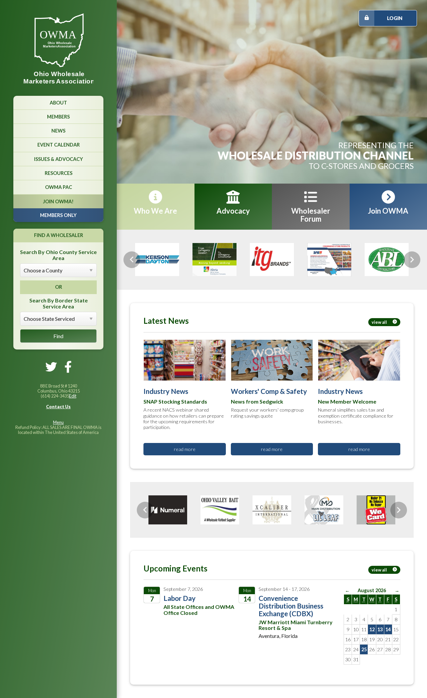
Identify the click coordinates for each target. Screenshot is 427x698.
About (58, 102)
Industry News (165, 391)
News (58, 131)
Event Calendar (58, 145)
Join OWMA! (58, 201)
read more (184, 449)
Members (58, 117)
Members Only (58, 215)
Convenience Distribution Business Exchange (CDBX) (291, 605)
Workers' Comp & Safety (269, 391)
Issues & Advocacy (58, 159)
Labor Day (179, 598)
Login (394, 18)
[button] (131, 259)
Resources (58, 173)
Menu (58, 422)
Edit (72, 396)
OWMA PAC (58, 187)
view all (379, 321)
